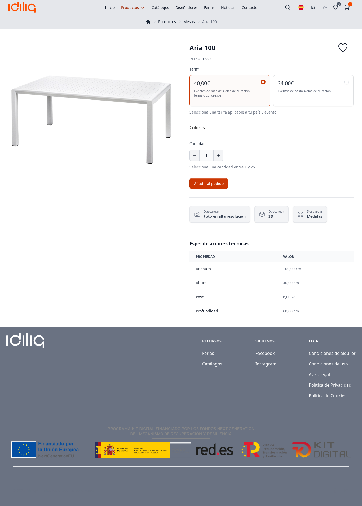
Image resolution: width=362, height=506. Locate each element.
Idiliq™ (33, 490)
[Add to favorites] (342, 47)
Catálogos (212, 364)
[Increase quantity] (218, 155)
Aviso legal (319, 374)
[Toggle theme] (325, 7)
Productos (167, 21)
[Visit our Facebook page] (335, 490)
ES (313, 7)
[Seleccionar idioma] (301, 7)
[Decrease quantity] (194, 155)
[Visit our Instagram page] (346, 490)
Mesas (189, 21)
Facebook (265, 353)
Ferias (208, 353)
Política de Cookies (327, 396)
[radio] (229, 90)
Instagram (265, 364)
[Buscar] (287, 7)
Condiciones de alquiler (332, 353)
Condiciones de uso (328, 364)
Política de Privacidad (330, 385)
